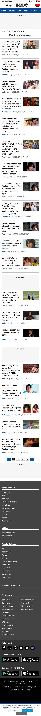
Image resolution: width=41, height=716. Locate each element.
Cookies (5, 706)
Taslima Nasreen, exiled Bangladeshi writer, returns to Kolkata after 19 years (11, 85)
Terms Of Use (18, 687)
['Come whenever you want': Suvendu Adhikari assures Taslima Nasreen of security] (31, 64)
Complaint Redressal (9, 502)
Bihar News (6, 600)
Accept (27, 710)
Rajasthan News (26, 603)
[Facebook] (4, 648)
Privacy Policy (31, 687)
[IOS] (29, 1)
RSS (28, 690)
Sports (34, 10)
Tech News (6, 568)
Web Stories (6, 521)
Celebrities (6, 217)
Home (3, 10)
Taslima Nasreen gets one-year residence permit (11, 332)
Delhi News (6, 603)
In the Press (6, 505)
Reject (22, 713)
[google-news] (32, 648)
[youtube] (21, 648)
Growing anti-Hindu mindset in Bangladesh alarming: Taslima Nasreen (12, 244)
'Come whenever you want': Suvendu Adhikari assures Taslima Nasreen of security (11, 66)
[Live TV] (37, 5)
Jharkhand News (8, 609)
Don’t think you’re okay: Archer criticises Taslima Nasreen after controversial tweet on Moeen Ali (11, 297)
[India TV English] (22, 5)
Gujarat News (7, 628)
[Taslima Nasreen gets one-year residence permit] (31, 333)
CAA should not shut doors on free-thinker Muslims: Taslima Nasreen (11, 316)
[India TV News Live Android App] (11, 659)
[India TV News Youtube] (39, 1)
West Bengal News (27, 609)
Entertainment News (9, 561)
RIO (23, 690)
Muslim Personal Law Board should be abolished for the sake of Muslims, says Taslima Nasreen (11, 444)
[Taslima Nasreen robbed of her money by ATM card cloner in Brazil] (31, 424)
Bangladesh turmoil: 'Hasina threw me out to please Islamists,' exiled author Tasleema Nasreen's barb (11, 124)
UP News (5, 622)
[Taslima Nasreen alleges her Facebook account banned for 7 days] (31, 226)
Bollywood (6, 415)
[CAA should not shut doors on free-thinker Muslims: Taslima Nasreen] (31, 315)
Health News (6, 577)
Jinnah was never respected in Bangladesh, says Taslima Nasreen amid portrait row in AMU (11, 390)
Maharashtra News (27, 600)
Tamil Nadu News (8, 619)
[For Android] (11, 673)
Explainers (5, 571)
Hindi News (6, 511)
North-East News (8, 616)
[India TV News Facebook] (35, 1)
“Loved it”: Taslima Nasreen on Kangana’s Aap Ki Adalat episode (11, 407)
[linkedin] (26, 648)
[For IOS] (30, 673)
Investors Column (8, 508)
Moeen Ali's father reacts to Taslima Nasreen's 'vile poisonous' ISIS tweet (11, 262)
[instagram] (15, 648)
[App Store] (30, 659)
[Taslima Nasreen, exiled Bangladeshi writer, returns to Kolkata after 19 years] (31, 84)
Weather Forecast (8, 533)
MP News (5, 612)
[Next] (32, 459)
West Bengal (6, 112)
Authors (4, 518)
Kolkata (5, 75)
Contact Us (6, 492)
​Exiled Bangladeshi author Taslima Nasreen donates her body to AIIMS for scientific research (11, 370)
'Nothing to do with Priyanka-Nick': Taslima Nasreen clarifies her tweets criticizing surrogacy (11, 208)
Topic (9, 31)
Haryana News (7, 606)
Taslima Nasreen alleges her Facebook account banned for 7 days (11, 227)
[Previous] (9, 459)
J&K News (5, 631)
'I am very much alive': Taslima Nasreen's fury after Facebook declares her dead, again (11, 188)
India (19, 10)
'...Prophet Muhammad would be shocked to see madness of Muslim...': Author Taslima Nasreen (11, 169)
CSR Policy (15, 690)
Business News (7, 574)
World (26, 10)
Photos (4, 555)
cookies (16, 710)
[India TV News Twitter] (37, 1)
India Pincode (7, 536)
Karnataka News (8, 635)
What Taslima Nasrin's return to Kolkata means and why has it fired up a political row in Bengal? (11, 104)
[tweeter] (9, 648)
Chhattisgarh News (9, 625)
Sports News (6, 564)
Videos (12, 10)
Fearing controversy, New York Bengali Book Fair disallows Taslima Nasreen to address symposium (12, 147)
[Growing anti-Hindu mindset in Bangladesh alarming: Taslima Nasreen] (31, 243)
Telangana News (26, 606)
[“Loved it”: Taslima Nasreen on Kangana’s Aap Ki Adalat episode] (31, 408)
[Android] (31, 1)
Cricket (4, 269)
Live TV (4, 514)
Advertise (5, 499)
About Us (5, 495)
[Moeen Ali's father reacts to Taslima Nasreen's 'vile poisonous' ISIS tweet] (31, 261)
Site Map (7, 687)
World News (6, 552)
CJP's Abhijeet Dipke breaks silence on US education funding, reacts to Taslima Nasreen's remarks (11, 46)
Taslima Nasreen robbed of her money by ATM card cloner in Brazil (11, 425)
